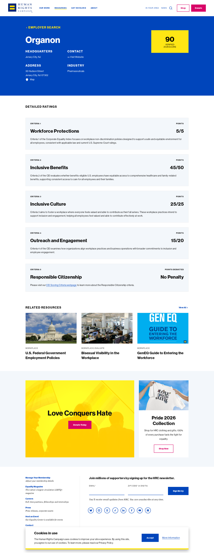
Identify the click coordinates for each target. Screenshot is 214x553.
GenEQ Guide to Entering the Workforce (160, 355)
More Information (171, 537)
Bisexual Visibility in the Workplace (100, 355)
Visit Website (77, 56)
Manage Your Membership (37, 477)
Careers (29, 498)
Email (98, 486)
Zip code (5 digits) (143, 486)
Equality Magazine (34, 486)
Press (28, 507)
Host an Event (32, 516)
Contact (29, 525)
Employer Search (44, 27)
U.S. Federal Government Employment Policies (45, 355)
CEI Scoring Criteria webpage (61, 285)
